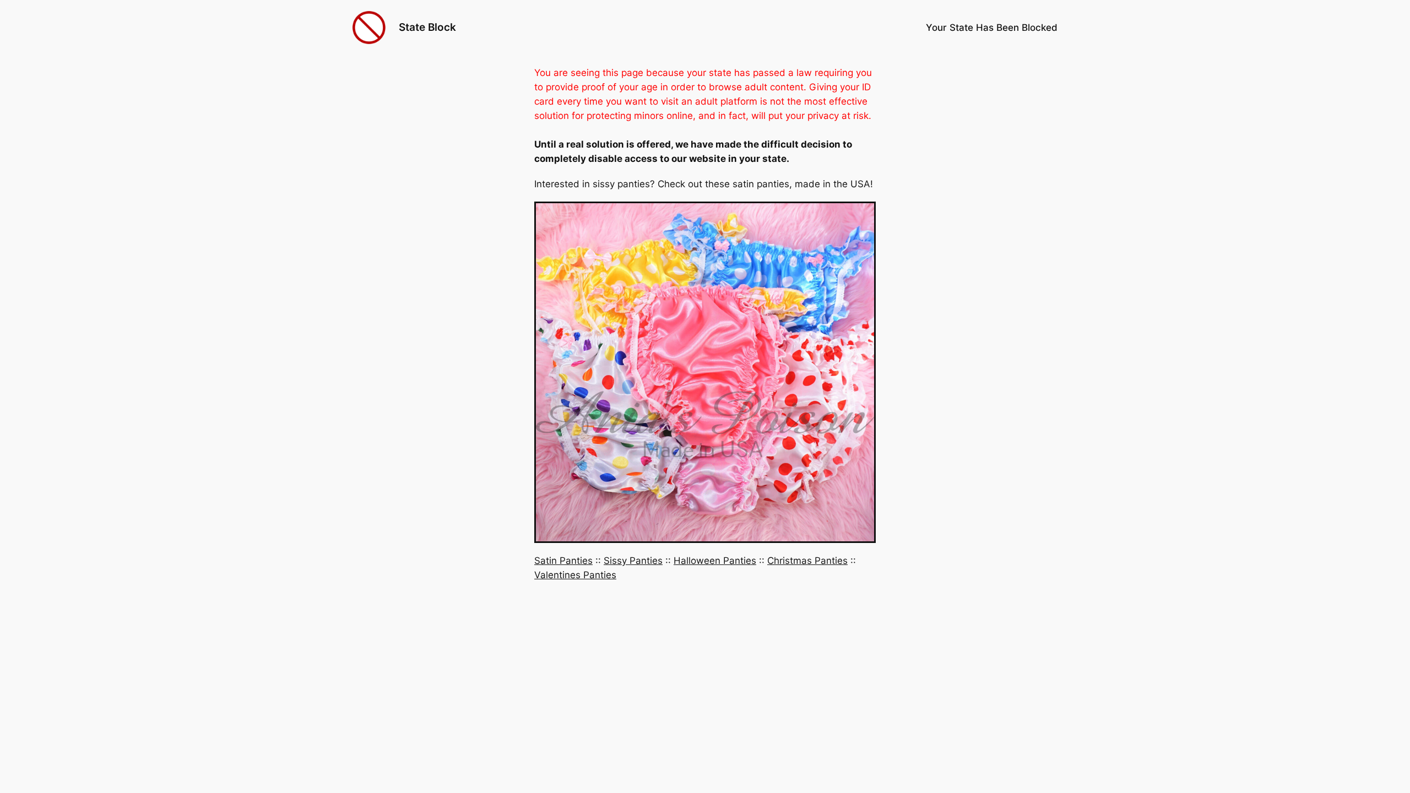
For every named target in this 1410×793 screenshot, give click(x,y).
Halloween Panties (715, 560)
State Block (427, 27)
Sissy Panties (633, 560)
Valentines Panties (575, 574)
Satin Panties (563, 560)
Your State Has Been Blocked (992, 27)
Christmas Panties (807, 560)
